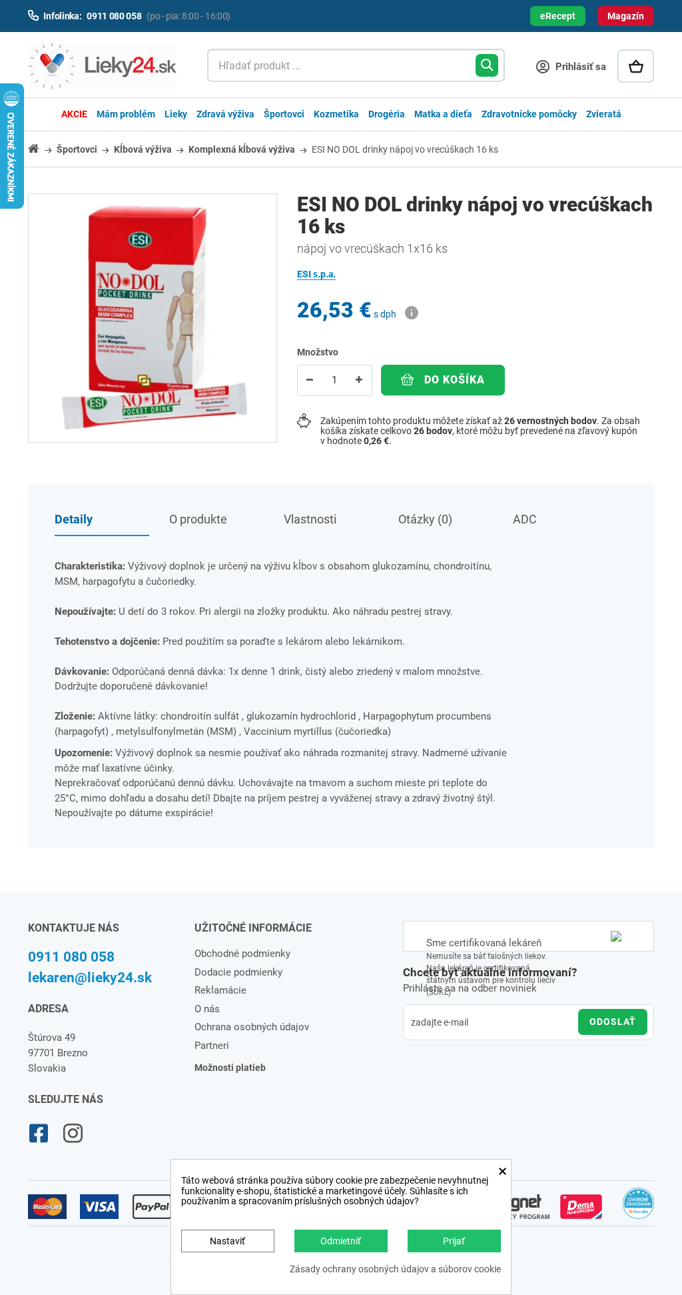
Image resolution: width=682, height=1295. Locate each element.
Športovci (284, 114)
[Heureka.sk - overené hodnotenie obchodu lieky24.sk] (638, 1209)
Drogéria (386, 114)
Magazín (625, 16)
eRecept (557, 16)
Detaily (74, 519)
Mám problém (126, 114)
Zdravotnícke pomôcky (529, 114)
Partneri (211, 1046)
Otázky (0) (425, 519)
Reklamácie (220, 990)
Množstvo (317, 352)
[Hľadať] (487, 65)
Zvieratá (603, 114)
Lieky (176, 114)
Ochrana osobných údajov (251, 1027)
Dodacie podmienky (238, 972)
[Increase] (359, 380)
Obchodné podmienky (242, 954)
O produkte (198, 519)
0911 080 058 (71, 957)
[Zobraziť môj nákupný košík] (635, 66)
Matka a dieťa (443, 114)
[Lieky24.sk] (104, 66)
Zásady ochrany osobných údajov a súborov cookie (395, 1269)
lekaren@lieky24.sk (90, 978)
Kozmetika (336, 114)
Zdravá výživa (225, 114)
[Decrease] (310, 380)
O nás (207, 1009)
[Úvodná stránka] (41, 148)
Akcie (74, 114)
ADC (525, 519)
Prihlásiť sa (579, 67)
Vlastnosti (310, 519)
